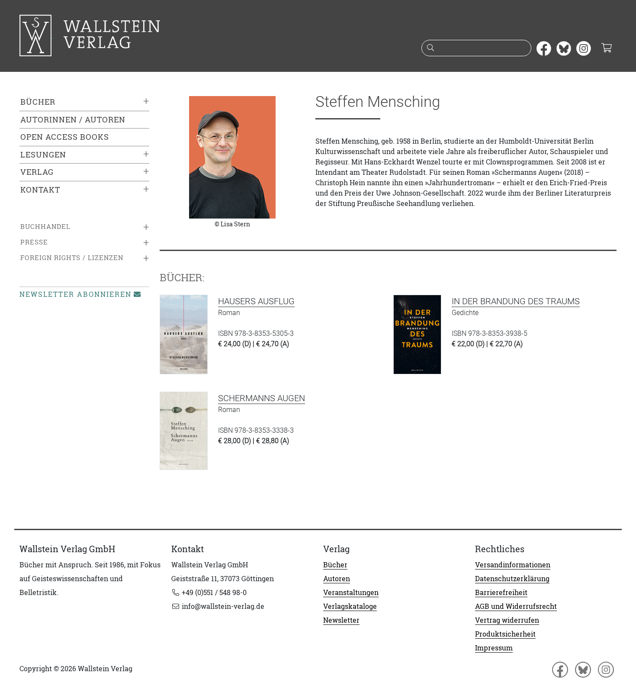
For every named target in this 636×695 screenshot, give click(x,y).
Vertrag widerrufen (507, 620)
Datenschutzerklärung (512, 578)
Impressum (494, 648)
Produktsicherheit (505, 634)
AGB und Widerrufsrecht (516, 606)
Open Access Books (64, 137)
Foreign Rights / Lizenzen (71, 257)
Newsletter (341, 620)
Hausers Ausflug (256, 301)
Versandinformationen (512, 565)
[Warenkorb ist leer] (606, 48)
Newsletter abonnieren (75, 294)
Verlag (37, 172)
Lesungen (43, 154)
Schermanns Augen (261, 398)
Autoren (336, 578)
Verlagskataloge (350, 606)
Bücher (37, 102)
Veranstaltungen (351, 592)
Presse (34, 242)
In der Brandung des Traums (516, 301)
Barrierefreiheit (501, 592)
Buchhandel (45, 226)
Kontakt (40, 189)
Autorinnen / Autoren (72, 119)
